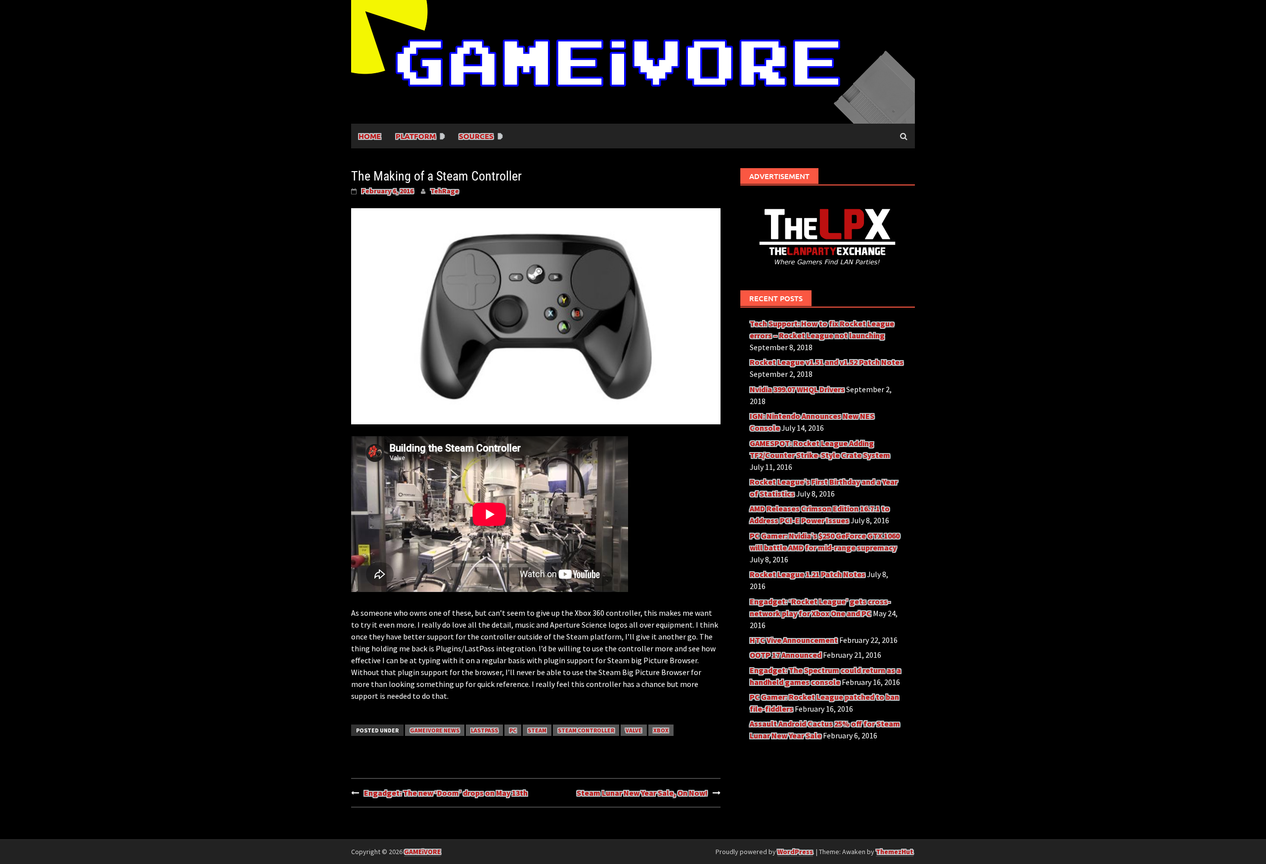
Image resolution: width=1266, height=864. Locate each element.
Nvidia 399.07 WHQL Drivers (797, 389)
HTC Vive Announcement (794, 640)
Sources (476, 136)
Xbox (661, 730)
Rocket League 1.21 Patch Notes (807, 574)
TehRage (444, 190)
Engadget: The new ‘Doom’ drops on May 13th (446, 793)
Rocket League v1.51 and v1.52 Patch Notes (827, 362)
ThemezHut (894, 851)
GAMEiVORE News (434, 730)
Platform (416, 136)
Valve (634, 730)
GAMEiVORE (422, 851)
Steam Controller (586, 730)
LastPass (484, 730)
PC (512, 730)
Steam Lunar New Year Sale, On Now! (642, 793)
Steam (537, 730)
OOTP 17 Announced (785, 655)
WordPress (795, 851)
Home (370, 136)
